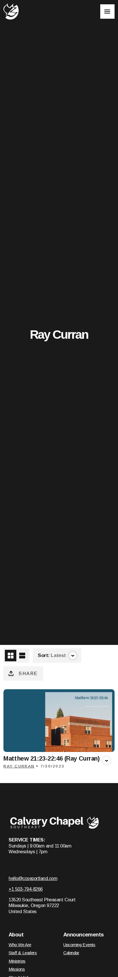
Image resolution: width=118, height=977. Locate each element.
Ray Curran (18, 766)
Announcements (83, 935)
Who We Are (20, 944)
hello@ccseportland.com (33, 878)
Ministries (17, 961)
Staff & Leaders (23, 952)
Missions (17, 969)
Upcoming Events (79, 944)
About (16, 935)
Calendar (71, 952)
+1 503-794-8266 (26, 889)
